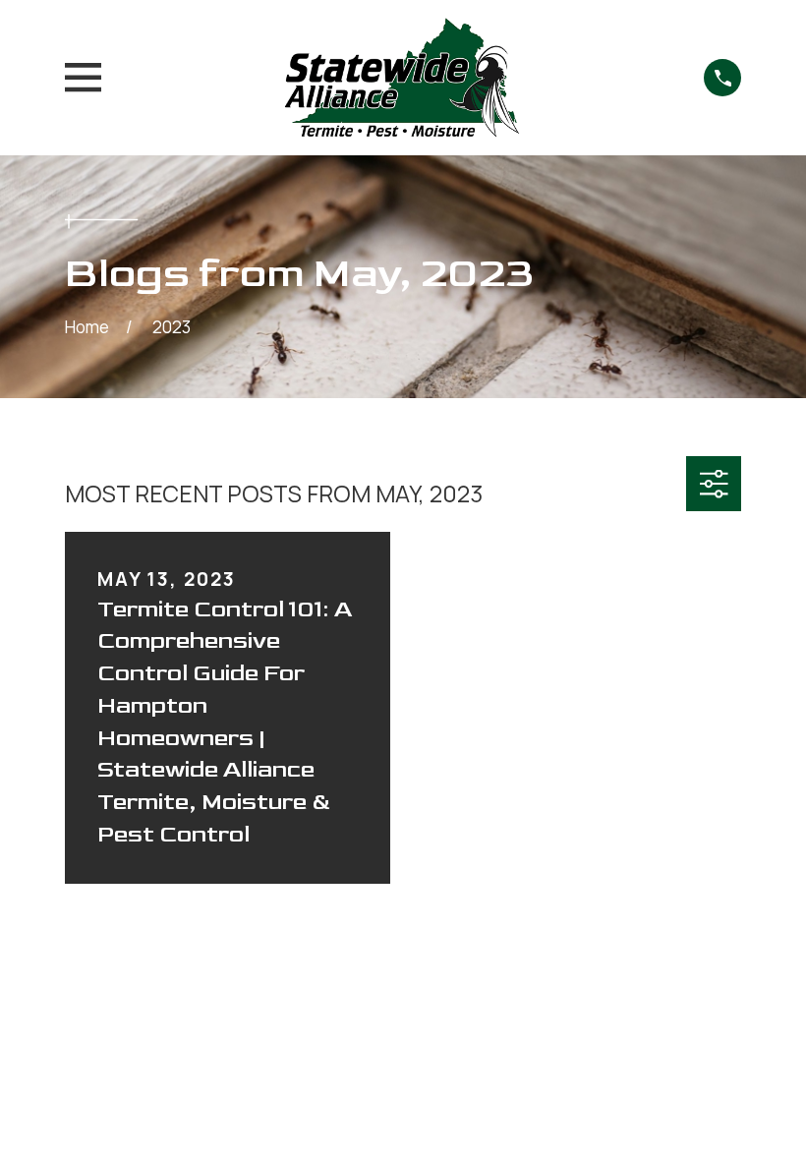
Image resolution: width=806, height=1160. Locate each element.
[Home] (402, 78)
